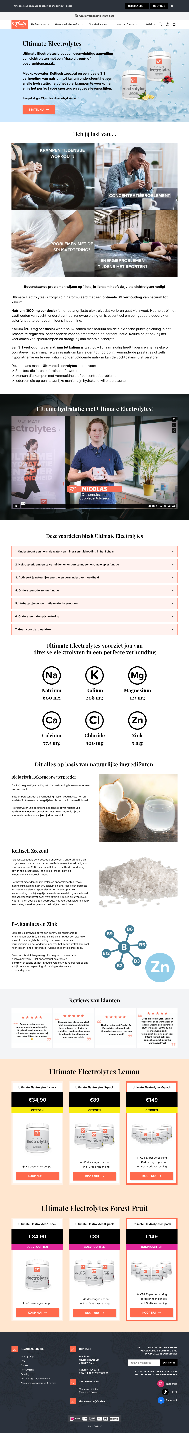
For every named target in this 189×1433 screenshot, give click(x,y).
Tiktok (174, 1392)
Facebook (172, 1400)
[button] (151, 24)
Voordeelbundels (98, 24)
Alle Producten (38, 24)
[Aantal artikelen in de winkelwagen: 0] (174, 24)
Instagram (172, 1383)
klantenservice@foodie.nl (92, 1401)
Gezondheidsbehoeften (67, 24)
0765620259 (92, 1381)
